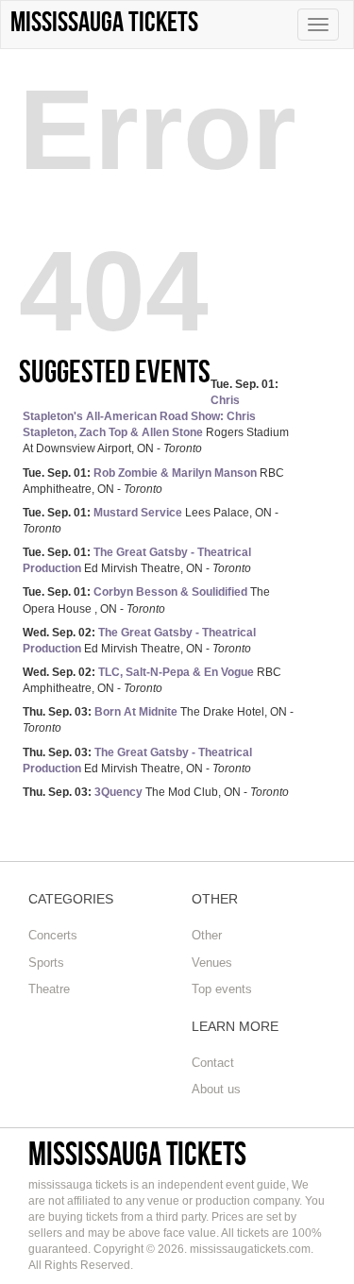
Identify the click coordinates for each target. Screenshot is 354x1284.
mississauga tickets (137, 1153)
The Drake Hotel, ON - (158, 720)
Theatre (49, 989)
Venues (212, 962)
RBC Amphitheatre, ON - (153, 481)
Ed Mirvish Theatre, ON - (137, 560)
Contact (213, 1063)
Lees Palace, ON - (150, 520)
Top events (222, 989)
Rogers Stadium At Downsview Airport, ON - (156, 417)
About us (216, 1089)
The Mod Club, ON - (156, 792)
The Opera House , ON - (146, 600)
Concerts (52, 935)
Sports (46, 962)
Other (207, 935)
